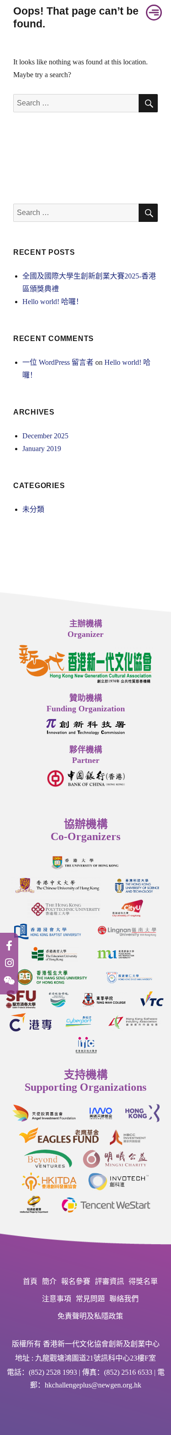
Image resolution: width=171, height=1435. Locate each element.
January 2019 (41, 448)
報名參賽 (75, 1281)
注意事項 (56, 1299)
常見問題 (90, 1299)
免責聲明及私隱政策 (90, 1316)
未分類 (33, 509)
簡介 (49, 1281)
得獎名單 (143, 1281)
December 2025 (45, 436)
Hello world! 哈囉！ (52, 301)
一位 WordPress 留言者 (57, 362)
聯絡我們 (124, 1299)
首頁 (30, 1281)
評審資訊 (109, 1281)
